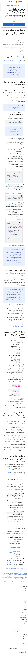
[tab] (19, 169)
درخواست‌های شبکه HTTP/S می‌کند (18, 97)
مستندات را (13, 258)
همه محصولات (24, 643)
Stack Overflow (23, 617)
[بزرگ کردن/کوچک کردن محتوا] (19, 40)
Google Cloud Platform (22, 641)
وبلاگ (26, 602)
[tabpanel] (14, 177)
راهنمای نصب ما (18, 108)
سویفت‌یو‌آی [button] (19, 169)
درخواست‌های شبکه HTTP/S (14, 553)
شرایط (26, 648)
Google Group (24, 619)
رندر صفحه (23, 94)
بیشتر (8, 169)
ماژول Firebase (11, 159)
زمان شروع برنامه (15, 95)
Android (25, 634)
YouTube (25, 609)
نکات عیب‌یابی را (19, 326)
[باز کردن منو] (25, 1)
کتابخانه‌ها (25, 594)
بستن (14, 21)
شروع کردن (14, 24)
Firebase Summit (23, 605)
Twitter (25, 607)
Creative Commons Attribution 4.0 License (18, 574)
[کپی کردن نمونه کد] (21, 121)
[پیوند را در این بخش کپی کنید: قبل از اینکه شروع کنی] (6, 57)
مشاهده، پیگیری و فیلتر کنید (12, 560)
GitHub (25, 596)
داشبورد (15, 317)
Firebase (25, 638)
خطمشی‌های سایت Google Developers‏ (20, 577)
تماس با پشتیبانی (24, 615)
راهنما (26, 588)
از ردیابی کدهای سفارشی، (13, 562)
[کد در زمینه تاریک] (19, 121)
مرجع (26, 590)
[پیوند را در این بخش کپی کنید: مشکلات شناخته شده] (7, 479)
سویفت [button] (13, 169)
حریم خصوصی (20, 648)
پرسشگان (25, 623)
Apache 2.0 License (19, 576)
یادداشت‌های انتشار (23, 621)
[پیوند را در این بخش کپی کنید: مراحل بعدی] (14, 528)
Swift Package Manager (15, 70)
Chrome (25, 636)
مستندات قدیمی (24, 625)
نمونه (26, 592)
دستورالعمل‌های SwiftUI (18, 216)
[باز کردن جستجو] (12, 1)
